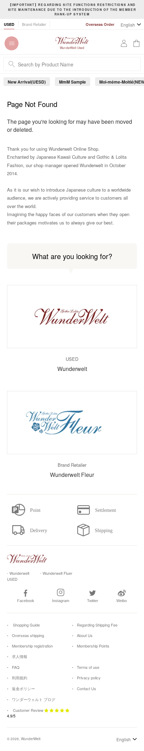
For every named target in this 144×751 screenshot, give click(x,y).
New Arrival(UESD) (27, 82)
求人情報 (19, 656)
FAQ (16, 667)
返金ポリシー (23, 688)
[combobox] (72, 64)
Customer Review (28, 710)
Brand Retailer (34, 24)
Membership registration (32, 646)
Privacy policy (89, 677)
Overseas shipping (28, 635)
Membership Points (93, 646)
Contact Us (86, 688)
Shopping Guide (26, 625)
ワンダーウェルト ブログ (33, 699)
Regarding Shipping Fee (97, 625)
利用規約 (19, 677)
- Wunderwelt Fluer (56, 573)
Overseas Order (100, 24)
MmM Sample (72, 82)
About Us (85, 635)
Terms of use (88, 667)
